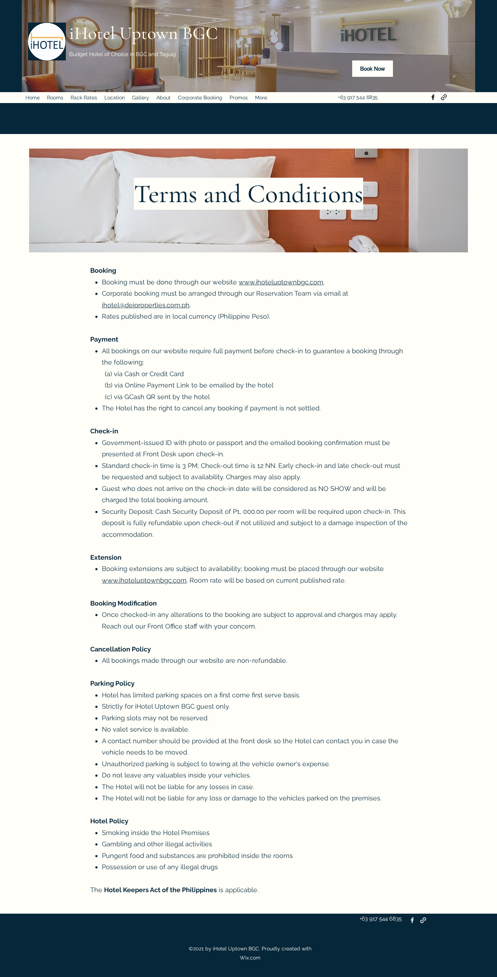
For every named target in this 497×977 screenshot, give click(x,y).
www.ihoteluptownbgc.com (281, 282)
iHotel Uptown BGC (143, 33)
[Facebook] (433, 97)
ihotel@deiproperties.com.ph (146, 305)
